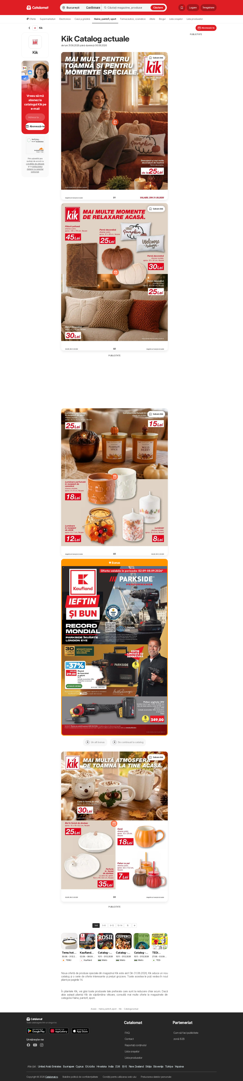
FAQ (127, 1032)
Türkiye (169, 1066)
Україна (179, 1066)
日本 (117, 1066)
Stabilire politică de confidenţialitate (80, 1076)
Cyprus (80, 1066)
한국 (124, 1066)
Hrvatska (102, 1066)
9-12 (112, 925)
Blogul (162, 19)
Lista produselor (195, 19)
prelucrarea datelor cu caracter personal (35, 169)
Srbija (148, 1066)
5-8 (103, 925)
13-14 (119, 925)
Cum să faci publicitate (185, 1032)
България (68, 1066)
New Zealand (136, 1066)
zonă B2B (179, 1039)
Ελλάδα (90, 1066)
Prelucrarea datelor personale (156, 1076)
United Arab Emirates (49, 1066)
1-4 (96, 925)
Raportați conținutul (135, 1045)
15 (128, 925)
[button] (36, 1031)
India (111, 1066)
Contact (129, 1039)
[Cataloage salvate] (181, 7)
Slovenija (158, 1066)
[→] (134, 925)
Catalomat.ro (51, 1076)
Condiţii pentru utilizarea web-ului (119, 1076)
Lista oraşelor (176, 19)
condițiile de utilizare (35, 164)
